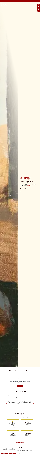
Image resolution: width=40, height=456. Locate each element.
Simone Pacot (29, 185)
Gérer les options (2, 451)
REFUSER (12, 453)
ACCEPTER (4, 453)
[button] (6, 403)
